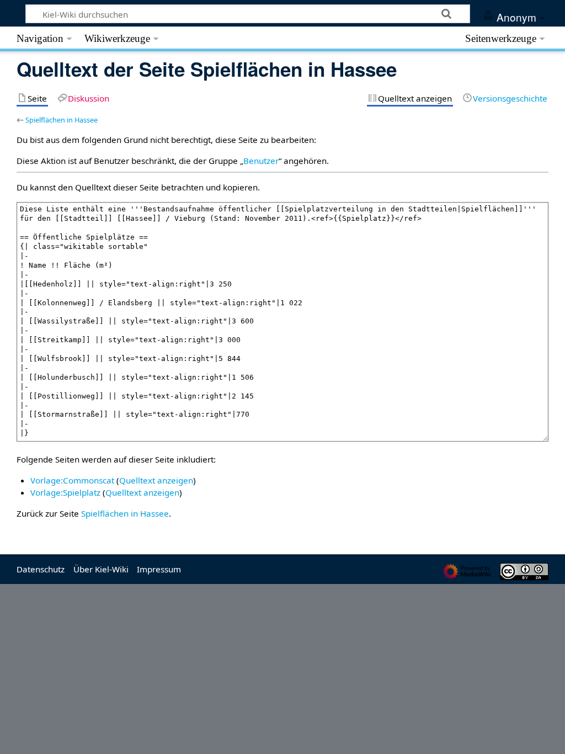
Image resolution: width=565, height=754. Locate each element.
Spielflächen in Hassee (61, 120)
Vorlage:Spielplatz (65, 492)
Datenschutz (41, 569)
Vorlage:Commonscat (72, 480)
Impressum (159, 569)
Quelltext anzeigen (156, 480)
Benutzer (261, 160)
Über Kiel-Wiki (101, 569)
